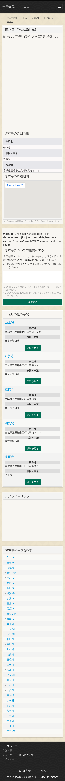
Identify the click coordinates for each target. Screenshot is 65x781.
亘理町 (10, 659)
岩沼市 (10, 598)
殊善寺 (9, 356)
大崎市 (10, 618)
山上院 (9, 322)
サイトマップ (9, 759)
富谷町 (10, 695)
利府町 (10, 680)
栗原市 (10, 608)
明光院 (9, 423)
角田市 (10, 588)
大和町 (10, 685)
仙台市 (10, 557)
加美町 (10, 710)
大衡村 (10, 700)
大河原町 (11, 634)
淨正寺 (9, 457)
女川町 (10, 726)
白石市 (10, 578)
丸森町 (10, 654)
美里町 (10, 720)
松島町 (10, 669)
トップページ (9, 746)
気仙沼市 (11, 572)
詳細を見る (33, 347)
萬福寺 (9, 389)
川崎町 (10, 649)
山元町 (10, 664)
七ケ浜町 (11, 675)
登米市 (10, 603)
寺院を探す (8, 750)
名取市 (10, 583)
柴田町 (10, 644)
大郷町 (10, 690)
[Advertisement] (26, 65)
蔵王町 (10, 623)
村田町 (10, 639)
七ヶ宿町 (11, 629)
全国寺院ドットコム (16, 7)
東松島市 (11, 613)
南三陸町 (11, 731)
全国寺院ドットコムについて (18, 755)
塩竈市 (10, 567)
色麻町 (10, 705)
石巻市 (10, 562)
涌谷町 (10, 715)
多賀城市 (11, 593)
